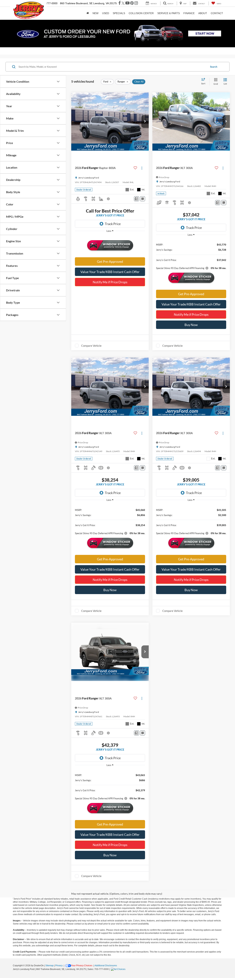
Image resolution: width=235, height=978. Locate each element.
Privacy (59, 965)
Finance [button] (189, 13)
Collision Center (141, 13)
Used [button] (105, 13)
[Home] (88, 13)
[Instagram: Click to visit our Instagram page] (136, 3)
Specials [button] (119, 13)
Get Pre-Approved (110, 261)
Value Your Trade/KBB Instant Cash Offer (110, 272)
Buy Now (191, 325)
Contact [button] (217, 13)
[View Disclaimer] (108, 199)
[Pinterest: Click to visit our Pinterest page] (132, 3)
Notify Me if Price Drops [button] (110, 282)
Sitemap (49, 965)
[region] (110, 236)
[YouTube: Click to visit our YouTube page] (127, 3)
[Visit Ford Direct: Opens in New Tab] (118, 969)
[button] (145, 121)
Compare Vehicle (91, 345)
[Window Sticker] (142, 198)
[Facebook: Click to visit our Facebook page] (119, 3)
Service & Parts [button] (168, 13)
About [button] (202, 13)
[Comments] (136, 198)
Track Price (113, 224)
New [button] (95, 13)
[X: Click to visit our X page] (123, 3)
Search (213, 66)
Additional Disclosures (106, 965)
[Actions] (142, 168)
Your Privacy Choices (81, 965)
